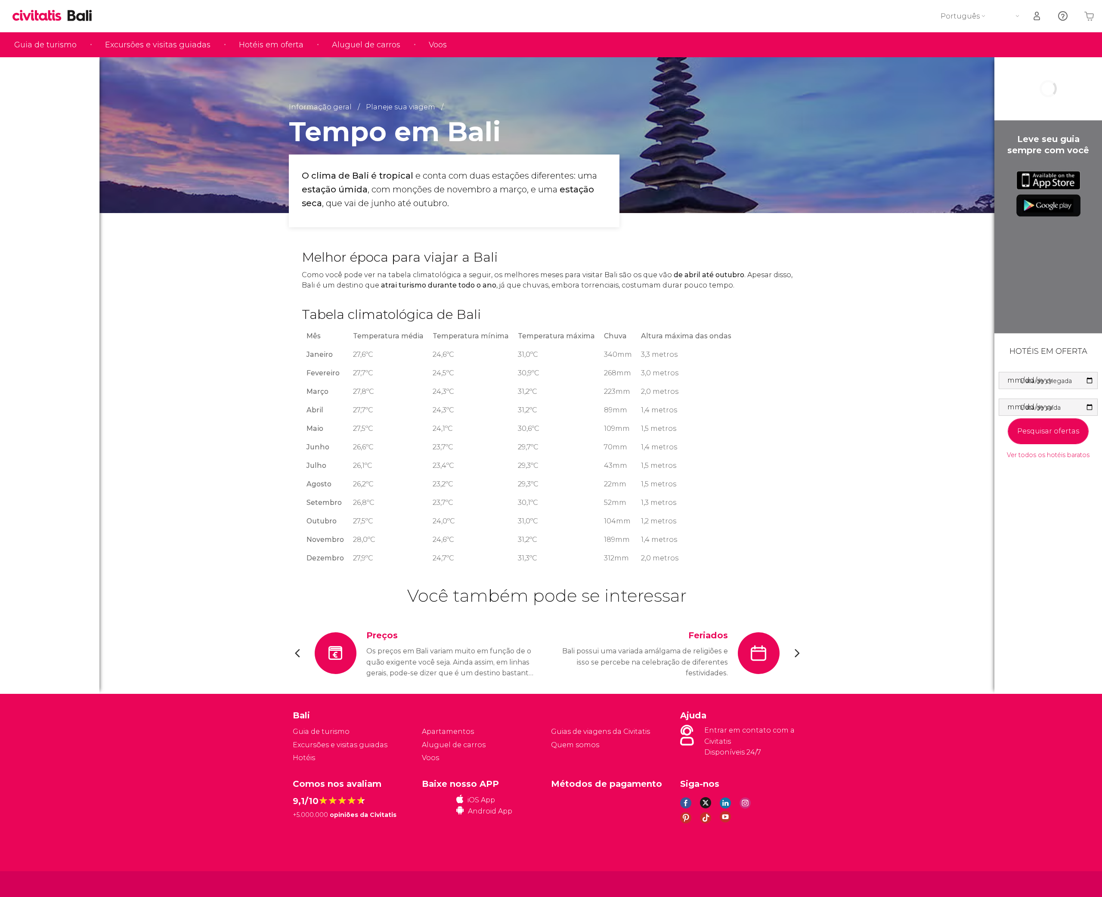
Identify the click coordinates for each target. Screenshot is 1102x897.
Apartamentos (448, 731)
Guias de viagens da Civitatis (600, 731)
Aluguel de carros (366, 44)
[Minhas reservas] (1037, 16)
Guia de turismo (45, 44)
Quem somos (575, 745)
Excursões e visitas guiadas (157, 44)
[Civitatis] (314, 883)
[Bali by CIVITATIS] (40, 16)
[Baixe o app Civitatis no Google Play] (1048, 205)
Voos (438, 44)
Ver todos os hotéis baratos (1048, 455)
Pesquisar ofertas (1048, 431)
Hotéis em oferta (271, 44)
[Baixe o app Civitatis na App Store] (1048, 180)
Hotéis (304, 758)
